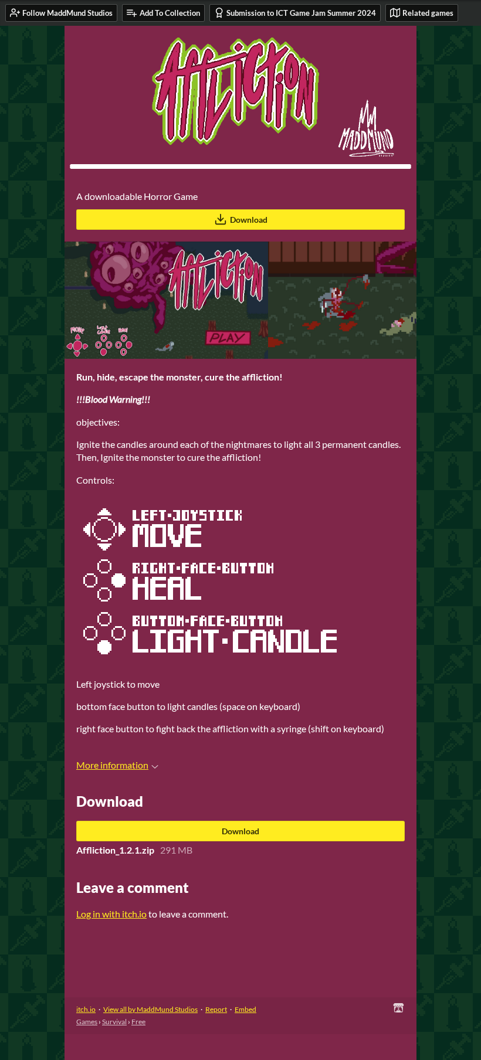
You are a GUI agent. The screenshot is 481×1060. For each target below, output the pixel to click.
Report (216, 1009)
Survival (114, 1021)
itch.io (86, 1009)
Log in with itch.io (111, 913)
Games (86, 1021)
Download (248, 220)
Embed (245, 1009)
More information (112, 764)
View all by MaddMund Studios (150, 1009)
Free (138, 1021)
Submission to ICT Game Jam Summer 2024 (301, 13)
